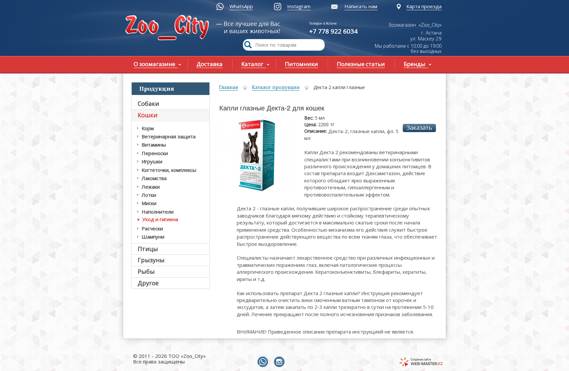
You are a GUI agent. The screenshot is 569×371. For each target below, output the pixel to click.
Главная (228, 87)
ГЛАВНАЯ (168, 28)
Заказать (419, 128)
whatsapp (264, 362)
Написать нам (360, 6)
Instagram (299, 6)
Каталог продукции (276, 87)
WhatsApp (241, 6)
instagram (280, 362)
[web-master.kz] (421, 362)
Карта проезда (424, 6)
